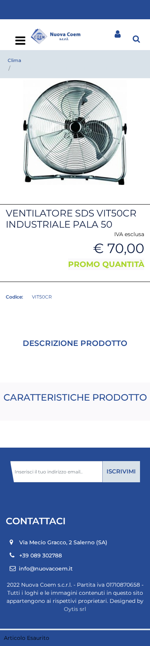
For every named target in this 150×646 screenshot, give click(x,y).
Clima (14, 60)
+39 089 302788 (40, 555)
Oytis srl (75, 609)
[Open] (20, 42)
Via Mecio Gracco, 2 (63, 542)
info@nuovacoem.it (46, 568)
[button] (75, 132)
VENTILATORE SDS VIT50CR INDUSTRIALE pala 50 (75, 68)
